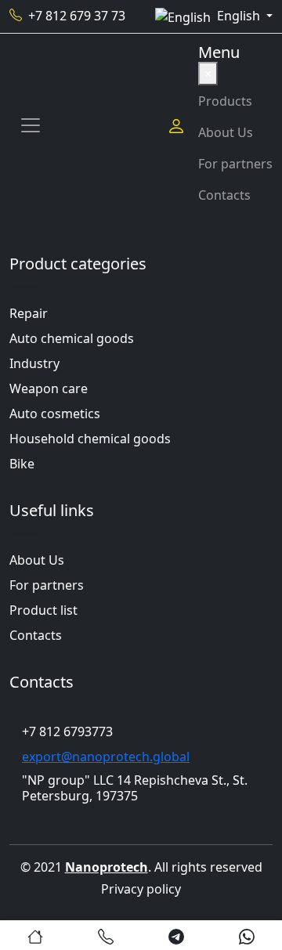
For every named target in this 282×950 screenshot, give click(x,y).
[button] (35, 935)
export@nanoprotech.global (106, 756)
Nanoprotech (106, 867)
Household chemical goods (90, 438)
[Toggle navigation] (30, 125)
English (240, 15)
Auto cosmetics (54, 413)
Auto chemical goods (71, 338)
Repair (28, 313)
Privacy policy (141, 889)
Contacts (224, 195)
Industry (34, 363)
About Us (225, 132)
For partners (235, 163)
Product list (43, 610)
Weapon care (48, 388)
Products (225, 101)
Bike (21, 463)
